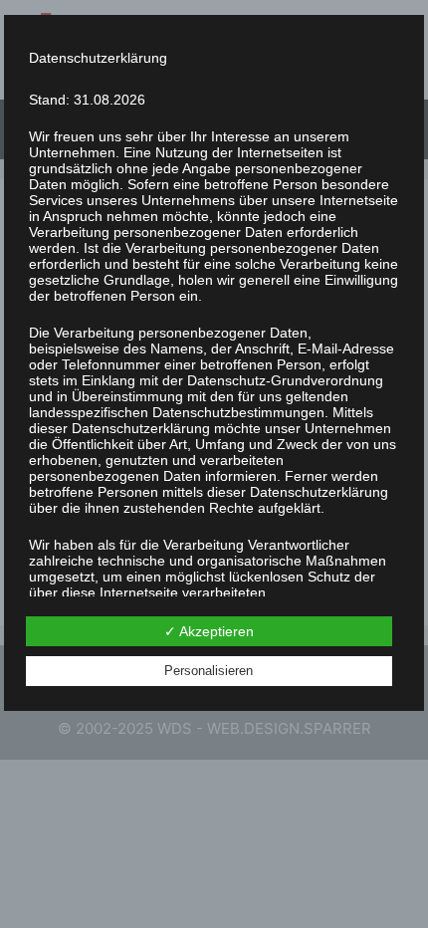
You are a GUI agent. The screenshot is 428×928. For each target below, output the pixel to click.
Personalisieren (208, 670)
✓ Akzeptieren (209, 631)
